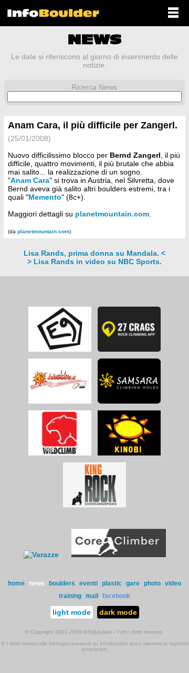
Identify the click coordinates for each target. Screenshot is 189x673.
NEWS (95, 39)
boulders (62, 583)
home (16, 583)
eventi (88, 583)
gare (133, 583)
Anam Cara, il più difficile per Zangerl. (92, 125)
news (37, 583)
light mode (71, 612)
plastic (112, 583)
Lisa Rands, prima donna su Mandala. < (94, 253)
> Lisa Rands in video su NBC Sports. (94, 261)
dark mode (118, 612)
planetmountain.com (112, 214)
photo (152, 583)
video (173, 583)
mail (92, 596)
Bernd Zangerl (135, 155)
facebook (116, 596)
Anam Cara (29, 180)
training (70, 596)
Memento (44, 197)
